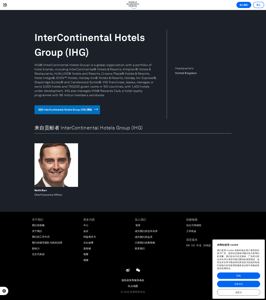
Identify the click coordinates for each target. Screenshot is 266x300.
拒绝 (238, 275)
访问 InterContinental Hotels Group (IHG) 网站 (65, 109)
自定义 (238, 292)
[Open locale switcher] (4, 291)
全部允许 (238, 284)
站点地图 (133, 286)
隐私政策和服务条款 (133, 280)
